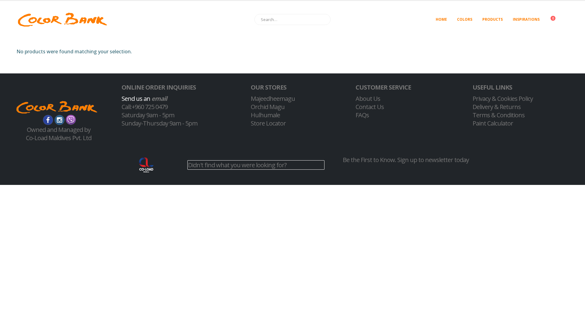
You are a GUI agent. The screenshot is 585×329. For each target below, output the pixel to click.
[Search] (323, 19)
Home (441, 19)
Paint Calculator (493, 123)
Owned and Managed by (58, 130)
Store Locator (268, 123)
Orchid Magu (268, 107)
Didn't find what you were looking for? (237, 165)
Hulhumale (265, 115)
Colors (464, 19)
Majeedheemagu (273, 98)
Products (492, 19)
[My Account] (571, 19)
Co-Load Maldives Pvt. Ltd (58, 138)
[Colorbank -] (62, 19)
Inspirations (526, 19)
